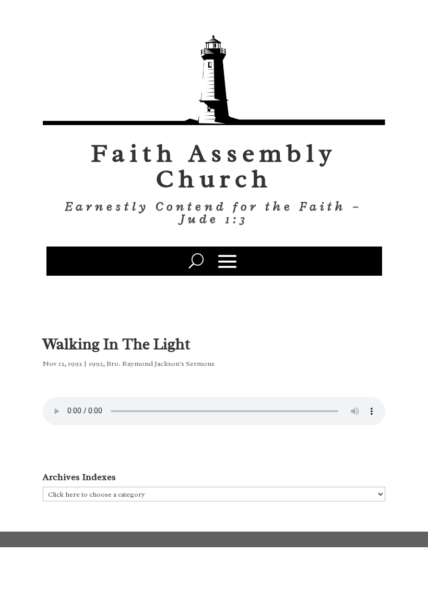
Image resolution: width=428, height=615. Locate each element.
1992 (96, 363)
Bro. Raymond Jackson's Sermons (160, 363)
